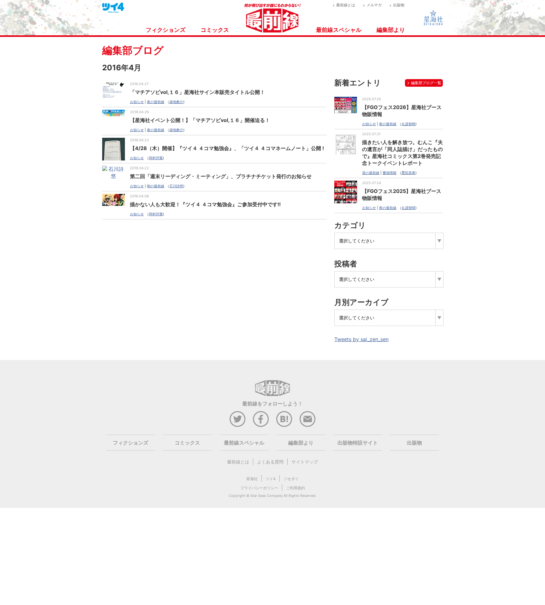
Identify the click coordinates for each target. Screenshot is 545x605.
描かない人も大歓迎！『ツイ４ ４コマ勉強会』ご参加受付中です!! (205, 204)
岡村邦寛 (156, 158)
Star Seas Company (266, 495)
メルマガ (374, 5)
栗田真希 (408, 173)
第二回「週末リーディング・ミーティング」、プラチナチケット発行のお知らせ (221, 176)
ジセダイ (291, 478)
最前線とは (345, 5)
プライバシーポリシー (259, 488)
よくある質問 (270, 461)
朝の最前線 (155, 186)
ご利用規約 (295, 488)
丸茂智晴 (408, 124)
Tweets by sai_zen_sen (361, 339)
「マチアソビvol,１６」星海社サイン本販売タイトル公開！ (197, 92)
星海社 (252, 478)
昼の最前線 (370, 173)
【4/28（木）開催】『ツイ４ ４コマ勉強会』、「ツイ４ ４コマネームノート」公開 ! (227, 148)
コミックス (215, 29)
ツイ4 (271, 478)
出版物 (398, 5)
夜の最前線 (155, 102)
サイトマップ (304, 461)
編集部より (391, 29)
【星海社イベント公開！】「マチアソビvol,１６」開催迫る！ (200, 120)
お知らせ (137, 102)
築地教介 (176, 102)
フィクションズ (165, 29)
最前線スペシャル (338, 29)
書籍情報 (389, 173)
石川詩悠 (176, 186)
